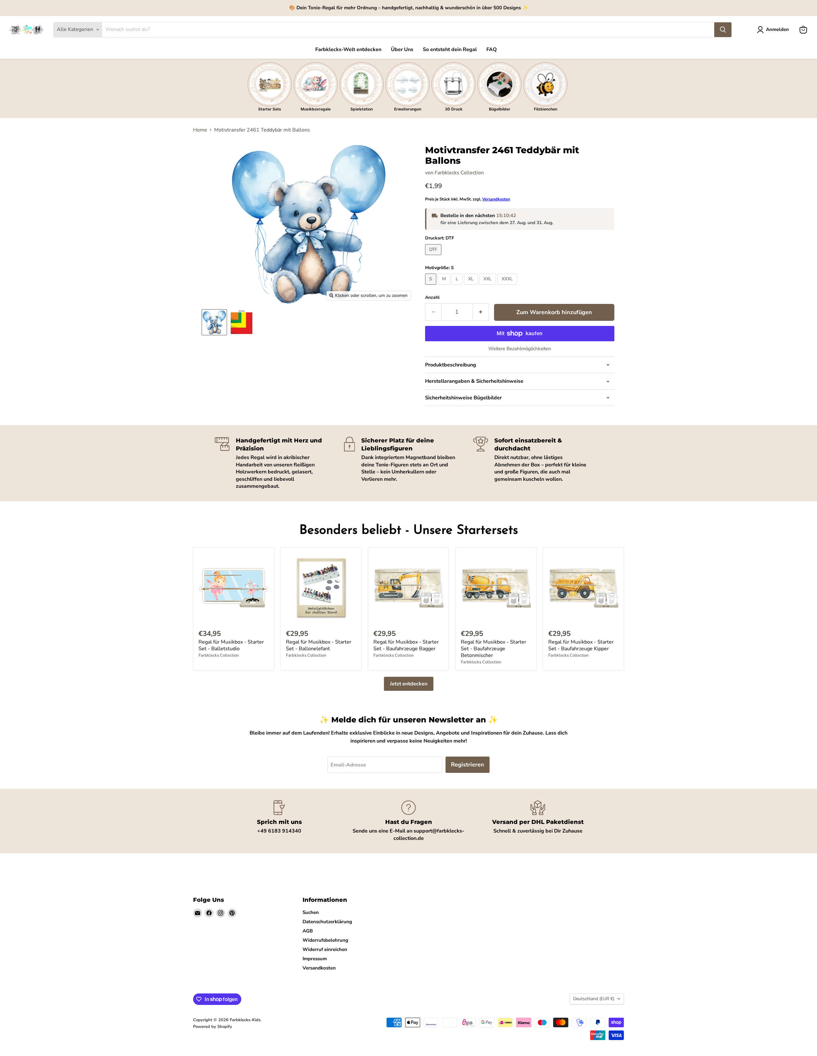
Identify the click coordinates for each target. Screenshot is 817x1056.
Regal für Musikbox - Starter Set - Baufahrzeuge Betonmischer (493, 648)
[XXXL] (508, 286)
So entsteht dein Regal (450, 49)
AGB (308, 931)
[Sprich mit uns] (279, 821)
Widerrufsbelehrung (325, 940)
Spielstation (361, 109)
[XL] (471, 286)
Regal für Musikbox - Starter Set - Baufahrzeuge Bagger (406, 645)
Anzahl (432, 297)
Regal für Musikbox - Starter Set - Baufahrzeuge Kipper (581, 645)
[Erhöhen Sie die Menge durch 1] (481, 312)
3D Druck (453, 109)
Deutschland (593, 999)
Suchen (311, 912)
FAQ (491, 49)
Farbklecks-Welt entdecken (348, 49)
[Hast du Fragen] (408, 821)
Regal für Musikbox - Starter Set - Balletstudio (231, 645)
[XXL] (488, 286)
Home (200, 130)
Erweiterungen (407, 109)
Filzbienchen (545, 109)
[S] (431, 286)
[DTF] (434, 256)
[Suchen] (722, 29)
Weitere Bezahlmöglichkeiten (519, 348)
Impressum (315, 958)
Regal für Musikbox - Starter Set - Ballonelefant (318, 645)
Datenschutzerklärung (327, 921)
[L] (458, 286)
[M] (445, 286)
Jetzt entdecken (408, 683)
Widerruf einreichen (325, 949)
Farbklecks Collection (459, 172)
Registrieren (467, 764)
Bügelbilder (499, 109)
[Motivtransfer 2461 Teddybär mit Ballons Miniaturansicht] (214, 322)
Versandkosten (496, 199)
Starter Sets (269, 109)
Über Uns (402, 49)
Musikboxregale (316, 109)
